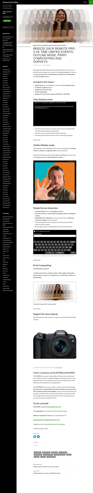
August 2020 (6, 133)
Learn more (36, 140)
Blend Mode (46, 452)
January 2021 (6, 124)
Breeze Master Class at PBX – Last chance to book (8, 51)
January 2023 (6, 89)
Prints (4, 266)
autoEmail (38, 452)
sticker (37, 456)
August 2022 (6, 98)
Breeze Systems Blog (10, 2)
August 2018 (6, 185)
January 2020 (6, 148)
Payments (5, 264)
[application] (54, 114)
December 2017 (6, 203)
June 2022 (5, 102)
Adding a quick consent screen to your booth (45, 465)
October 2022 (6, 93)
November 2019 (7, 152)
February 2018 (6, 198)
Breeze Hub (5, 229)
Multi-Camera (6, 255)
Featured (54, 452)
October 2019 (6, 155)
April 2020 (5, 142)
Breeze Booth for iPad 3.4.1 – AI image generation (8, 38)
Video (4, 284)
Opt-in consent (48, 454)
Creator (4, 236)
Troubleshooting (7, 279)
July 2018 (5, 187)
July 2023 (5, 76)
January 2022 (6, 111)
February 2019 (6, 172)
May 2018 (5, 192)
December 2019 (6, 150)
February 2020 (6, 146)
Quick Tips (5, 271)
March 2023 (6, 85)
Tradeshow (5, 277)
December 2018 (6, 177)
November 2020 (7, 128)
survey (43, 456)
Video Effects (6, 286)
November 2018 (7, 179)
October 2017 (6, 207)
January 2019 (6, 174)
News (64, 45)
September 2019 (7, 157)
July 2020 (5, 135)
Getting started (57, 45)
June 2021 (5, 117)
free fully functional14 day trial (50, 407)
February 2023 (6, 87)
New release (38, 454)
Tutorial (4, 281)
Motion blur (63, 452)
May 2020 (5, 139)
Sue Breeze (47, 65)
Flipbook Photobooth (8, 242)
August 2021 (6, 115)
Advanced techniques (8, 216)
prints (69, 454)
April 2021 (5, 120)
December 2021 (6, 113)
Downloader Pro (7, 238)
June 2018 (5, 190)
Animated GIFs (6, 219)
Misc (4, 253)
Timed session (51, 456)
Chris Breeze (61, 424)
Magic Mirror (6, 249)
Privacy (85, 2)
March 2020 (6, 144)
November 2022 (7, 91)
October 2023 (6, 69)
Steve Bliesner (49, 424)
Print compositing (60, 454)
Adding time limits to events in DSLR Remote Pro (47, 472)
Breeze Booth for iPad (8, 227)
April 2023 (5, 82)
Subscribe (7, 21)
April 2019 (5, 168)
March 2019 (6, 170)
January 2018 (6, 201)
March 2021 (6, 122)
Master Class (6, 251)
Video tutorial (6, 288)
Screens (4, 273)
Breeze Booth (37, 45)
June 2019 (5, 163)
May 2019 (5, 166)
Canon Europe (58, 367)
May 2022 (5, 104)
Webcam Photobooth (8, 290)
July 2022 (5, 100)
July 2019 (5, 161)
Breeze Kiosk (6, 231)
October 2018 (6, 181)
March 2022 (6, 107)
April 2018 (5, 194)
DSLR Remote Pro (47, 45)
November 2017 (7, 205)
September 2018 (7, 183)
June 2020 (5, 137)
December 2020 (6, 126)
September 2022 (7, 96)
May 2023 (5, 80)
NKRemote (5, 262)
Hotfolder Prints (6, 247)
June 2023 (5, 78)
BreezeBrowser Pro (7, 233)
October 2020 (6, 131)
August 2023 (6, 74)
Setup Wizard (6, 275)
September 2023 (7, 72)
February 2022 (6, 109)
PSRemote (5, 268)
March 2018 (6, 196)
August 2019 (6, 159)
